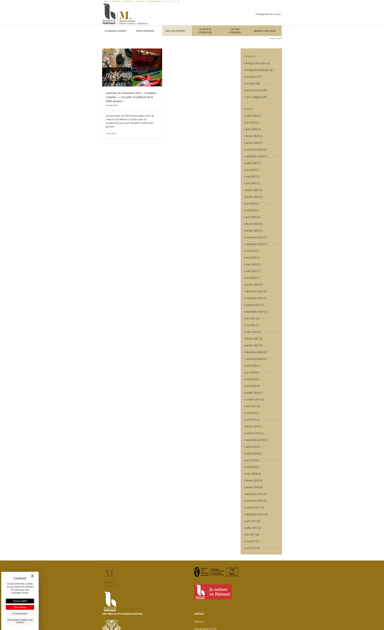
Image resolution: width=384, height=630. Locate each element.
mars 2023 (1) (253, 264)
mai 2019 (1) (252, 413)
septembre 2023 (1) (256, 244)
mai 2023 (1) (252, 250)
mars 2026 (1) (253, 129)
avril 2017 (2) (252, 548)
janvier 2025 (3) (253, 196)
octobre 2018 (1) (254, 433)
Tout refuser (20, 607)
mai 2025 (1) (252, 176)
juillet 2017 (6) (253, 527)
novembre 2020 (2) (256, 359)
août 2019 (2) (252, 406)
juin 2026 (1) (252, 122)
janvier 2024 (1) (253, 230)
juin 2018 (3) (252, 460)
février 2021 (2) (253, 338)
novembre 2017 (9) (256, 500)
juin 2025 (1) (252, 169)
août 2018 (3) (252, 446)
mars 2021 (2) (253, 332)
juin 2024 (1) (252, 203)
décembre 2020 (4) (255, 352)
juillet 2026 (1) (253, 115)
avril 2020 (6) (252, 386)
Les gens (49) (252, 83)
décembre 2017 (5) (255, 494)
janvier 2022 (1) (253, 284)
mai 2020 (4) (252, 379)
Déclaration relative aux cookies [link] (20, 621)
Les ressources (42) (256, 90)
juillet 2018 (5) (253, 453)
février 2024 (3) (253, 223)
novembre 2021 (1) (256, 298)
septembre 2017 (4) (256, 514)
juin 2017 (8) (252, 534)
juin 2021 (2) (252, 318)
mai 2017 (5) (252, 541)
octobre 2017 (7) (254, 507)
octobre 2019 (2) (254, 399)
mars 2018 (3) (253, 473)
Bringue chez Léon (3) (257, 63)
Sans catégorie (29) (256, 97)
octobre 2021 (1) (254, 305)
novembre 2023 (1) (256, 237)
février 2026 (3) (253, 136)
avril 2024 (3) (252, 217)
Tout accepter (20, 601)
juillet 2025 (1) (253, 163)
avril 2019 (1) (252, 419)
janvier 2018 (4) (253, 487)
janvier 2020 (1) (253, 392)
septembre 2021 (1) (256, 311)
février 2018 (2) (253, 480)
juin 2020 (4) (252, 372)
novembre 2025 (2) (256, 149)
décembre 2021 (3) (255, 291)
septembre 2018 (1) (256, 440)
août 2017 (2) (252, 521)
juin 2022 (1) (252, 277)
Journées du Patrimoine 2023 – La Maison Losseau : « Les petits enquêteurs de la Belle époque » (131, 97)
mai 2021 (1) (252, 325)
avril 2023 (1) (252, 257)
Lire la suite (111, 133)
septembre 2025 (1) (256, 156)
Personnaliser (20, 613)
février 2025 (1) (253, 190)
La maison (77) (253, 76)
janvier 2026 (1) (253, 142)
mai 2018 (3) (252, 467)
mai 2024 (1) (252, 210)
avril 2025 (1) (252, 183)
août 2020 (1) (252, 365)
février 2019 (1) (253, 426)
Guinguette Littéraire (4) (259, 70)
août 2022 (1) (252, 271)
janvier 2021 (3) (253, 345)
